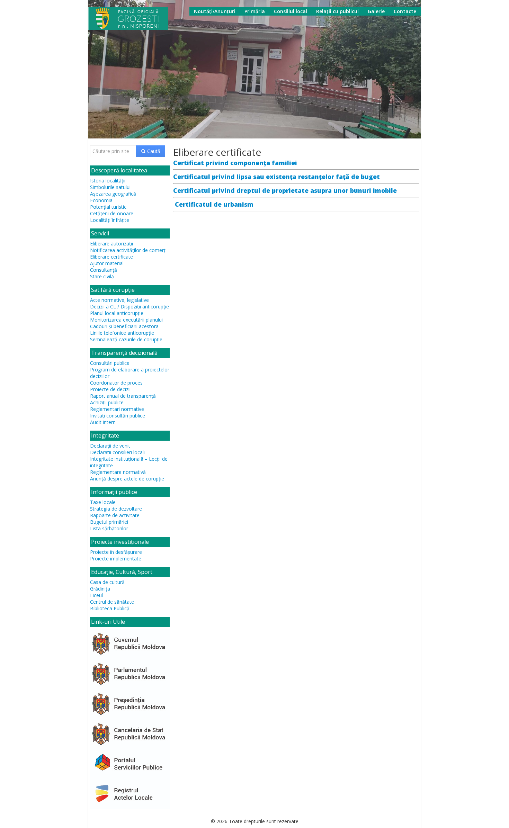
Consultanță (103, 270)
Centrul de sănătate (112, 601)
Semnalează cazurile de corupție (126, 339)
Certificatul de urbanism (215, 204)
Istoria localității (107, 180)
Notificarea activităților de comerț (128, 250)
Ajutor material (107, 263)
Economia (101, 200)
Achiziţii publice (107, 402)
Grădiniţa (100, 588)
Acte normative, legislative (119, 300)
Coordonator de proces (116, 382)
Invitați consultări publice (117, 415)
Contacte (405, 11)
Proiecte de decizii (110, 389)
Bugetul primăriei (109, 522)
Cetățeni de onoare (111, 213)
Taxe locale (103, 502)
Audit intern (103, 422)
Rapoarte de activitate (115, 515)
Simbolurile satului (110, 187)
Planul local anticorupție (116, 313)
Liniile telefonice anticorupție (122, 333)
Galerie (376, 11)
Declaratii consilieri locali (117, 452)
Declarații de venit (110, 445)
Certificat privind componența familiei (235, 163)
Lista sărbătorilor (109, 528)
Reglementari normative (117, 409)
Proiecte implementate (115, 558)
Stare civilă (102, 276)
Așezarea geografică (113, 193)
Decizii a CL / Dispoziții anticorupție (129, 306)
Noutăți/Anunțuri (214, 11)
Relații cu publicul (337, 11)
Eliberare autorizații (111, 243)
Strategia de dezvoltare (116, 508)
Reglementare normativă (118, 472)
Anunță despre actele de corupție (127, 478)
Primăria (254, 11)
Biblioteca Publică (110, 608)
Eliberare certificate (111, 256)
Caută (153, 151)
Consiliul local (290, 11)
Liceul (96, 595)
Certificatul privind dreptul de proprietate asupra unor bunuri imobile (285, 190)
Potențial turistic (108, 207)
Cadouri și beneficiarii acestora (124, 326)
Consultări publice (110, 363)
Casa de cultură (107, 582)
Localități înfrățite (109, 220)
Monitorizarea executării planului (126, 319)
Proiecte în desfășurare (116, 552)
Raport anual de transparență (123, 396)
